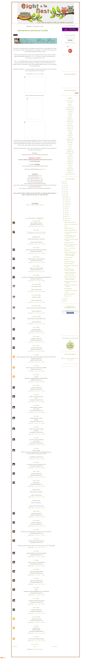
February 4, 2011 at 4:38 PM (36, 622)
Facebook (40, 175)
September (67, 204)
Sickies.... (66, 226)
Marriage (69, 135)
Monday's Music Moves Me (70, 222)
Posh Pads (34, 56)
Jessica (35, 354)
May (66, 212)
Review (41, 204)
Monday (69, 140)
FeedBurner (73, 42)
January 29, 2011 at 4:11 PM (36, 444)
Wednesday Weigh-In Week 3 (70, 252)
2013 (64, 191)
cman (35, 626)
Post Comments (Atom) (38, 649)
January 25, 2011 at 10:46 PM (36, 291)
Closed (32, 204)
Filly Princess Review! (69, 242)
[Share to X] (35, 203)
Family (69, 118)
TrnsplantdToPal (35, 284)
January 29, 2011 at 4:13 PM (36, 458)
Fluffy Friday (69, 121)
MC (69, 137)
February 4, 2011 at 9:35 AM (36, 613)
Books (69, 104)
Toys (69, 165)
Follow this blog (70, 312)
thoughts (69, 163)
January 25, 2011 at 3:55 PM (36, 253)
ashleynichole (35, 220)
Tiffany (35, 230)
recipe (69, 154)
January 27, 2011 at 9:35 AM (36, 342)
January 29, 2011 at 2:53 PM (36, 391)
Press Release (69, 153)
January (66, 220)
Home (35, 646)
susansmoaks (35, 616)
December (67, 197)
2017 (64, 183)
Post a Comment (34, 644)
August (66, 206)
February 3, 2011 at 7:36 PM (36, 584)
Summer (69, 158)
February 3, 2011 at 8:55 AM (36, 526)
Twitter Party (69, 168)
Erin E (35, 529)
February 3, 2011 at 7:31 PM (36, 535)
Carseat (69, 106)
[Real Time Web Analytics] (3, 657)
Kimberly (35, 247)
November (67, 199)
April (66, 214)
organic (25, 69)
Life (69, 133)
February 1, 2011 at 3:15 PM (36, 497)
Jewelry (69, 130)
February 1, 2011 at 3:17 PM (36, 507)
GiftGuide (69, 125)
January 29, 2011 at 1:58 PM (36, 362)
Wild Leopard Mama (36, 73)
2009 (64, 301)
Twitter (40, 177)
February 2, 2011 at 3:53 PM (36, 516)
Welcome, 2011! (67, 296)
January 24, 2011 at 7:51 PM (36, 226)
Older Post (55, 646)
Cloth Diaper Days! (68, 288)
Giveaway (37, 204)
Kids (69, 132)
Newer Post (15, 646)
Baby (69, 102)
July (66, 208)
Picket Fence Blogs (36, 188)
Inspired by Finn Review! (69, 261)
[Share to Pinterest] (37, 203)
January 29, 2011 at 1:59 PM (36, 371)
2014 (64, 189)
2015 (64, 187)
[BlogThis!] (33, 203)
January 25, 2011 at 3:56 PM (36, 280)
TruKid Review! (67, 250)
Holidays (69, 128)
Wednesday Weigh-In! (69, 263)
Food (69, 123)
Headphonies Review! (69, 228)
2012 (64, 194)
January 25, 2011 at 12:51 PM (36, 244)
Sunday (69, 160)
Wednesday (69, 170)
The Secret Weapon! (68, 257)
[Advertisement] (70, 63)
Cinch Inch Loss (69, 107)
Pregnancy (69, 151)
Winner (69, 172)
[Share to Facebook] (36, 203)
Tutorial (69, 167)
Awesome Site (69, 100)
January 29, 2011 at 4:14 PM (36, 468)
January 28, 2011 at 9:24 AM (36, 351)
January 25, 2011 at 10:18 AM (36, 233)
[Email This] (32, 203)
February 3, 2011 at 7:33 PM (36, 547)
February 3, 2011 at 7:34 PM (36, 556)
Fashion (69, 120)
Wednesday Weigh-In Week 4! (70, 230)
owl (69, 146)
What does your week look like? (71, 224)
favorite (44, 169)
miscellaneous (69, 139)
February (67, 218)
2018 (64, 181)
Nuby (69, 144)
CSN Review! (67, 259)
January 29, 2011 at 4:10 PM (36, 423)
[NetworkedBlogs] (70, 311)
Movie (69, 142)
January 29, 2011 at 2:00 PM (36, 381)
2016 (64, 185)
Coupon (69, 113)
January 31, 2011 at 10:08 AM (36, 477)
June (66, 210)
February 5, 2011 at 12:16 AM (36, 640)
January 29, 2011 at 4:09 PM (36, 412)
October (66, 201)
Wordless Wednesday (69, 174)
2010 (64, 299)
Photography (69, 149)
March (66, 216)
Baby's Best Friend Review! (70, 294)
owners (17, 61)
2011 (64, 196)
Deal (69, 116)
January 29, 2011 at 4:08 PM (36, 401)
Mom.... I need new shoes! (69, 248)
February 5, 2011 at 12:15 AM (36, 633)
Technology (69, 161)
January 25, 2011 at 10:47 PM (36, 323)
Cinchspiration (69, 109)
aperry (35, 394)
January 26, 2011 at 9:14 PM (36, 333)
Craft (69, 114)
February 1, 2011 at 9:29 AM (36, 486)
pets (69, 147)
